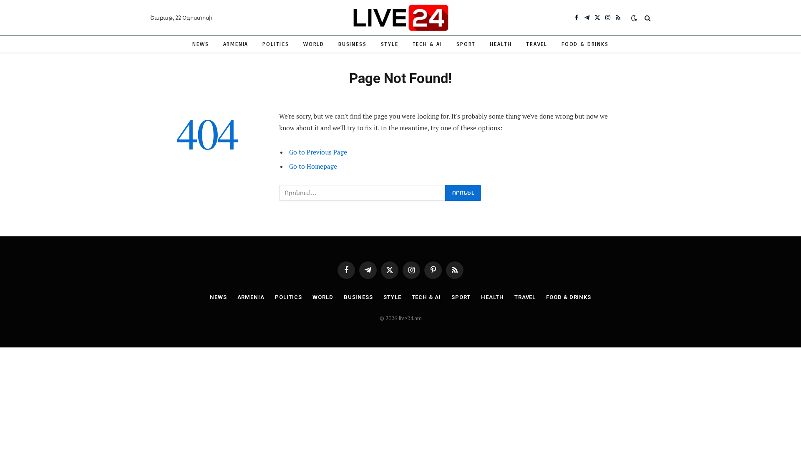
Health (501, 44)
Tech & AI (427, 44)
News (200, 44)
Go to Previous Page (318, 152)
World (313, 44)
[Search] (647, 17)
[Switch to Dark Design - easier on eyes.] (634, 18)
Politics (275, 44)
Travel (536, 44)
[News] (400, 17)
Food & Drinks (585, 44)
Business (352, 44)
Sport (466, 44)
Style (389, 44)
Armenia (236, 44)
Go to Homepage (313, 166)
